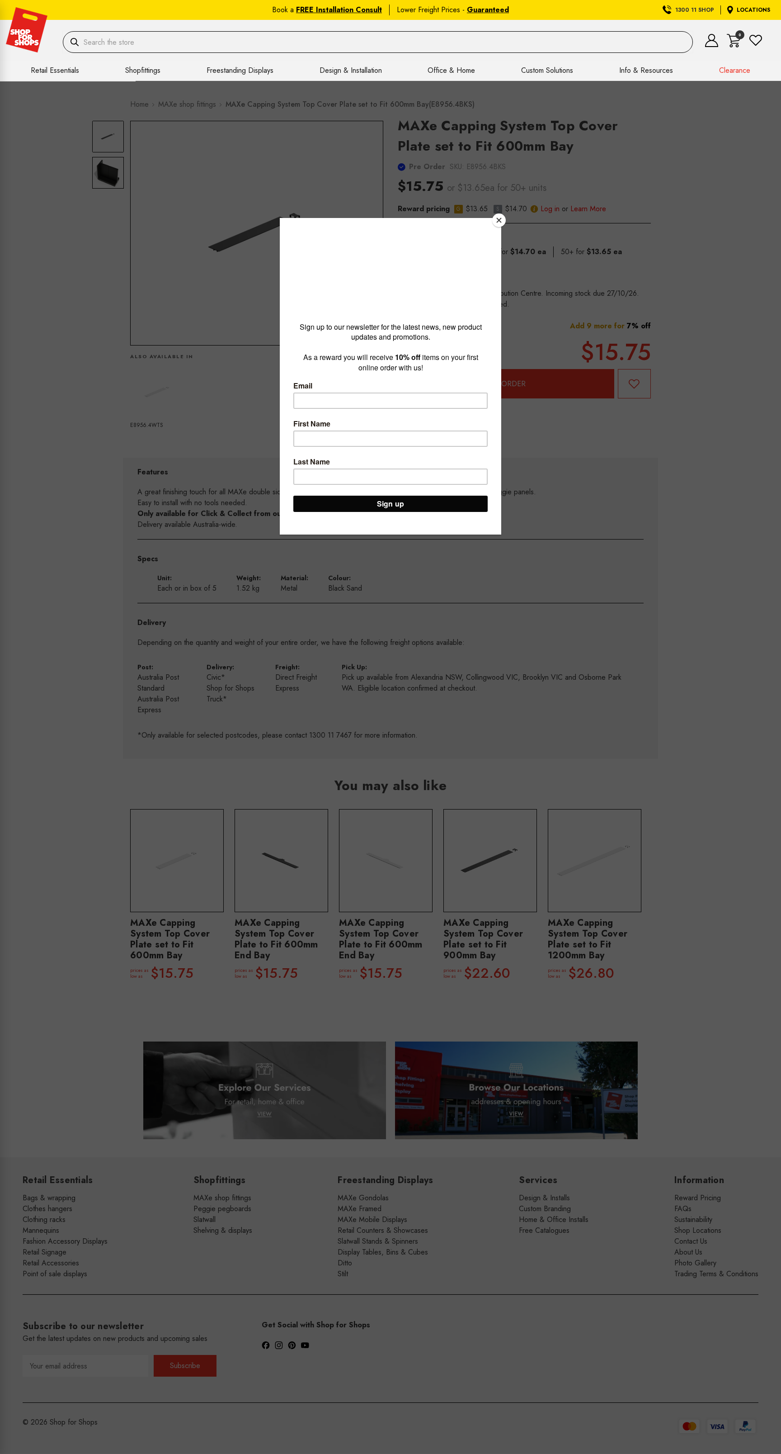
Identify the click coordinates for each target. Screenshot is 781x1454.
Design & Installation (351, 70)
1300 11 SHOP (694, 10)
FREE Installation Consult (339, 10)
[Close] (499, 220)
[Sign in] (711, 44)
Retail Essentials (55, 70)
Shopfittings (142, 70)
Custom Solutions (547, 70)
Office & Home (451, 70)
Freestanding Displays (240, 70)
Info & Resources (646, 70)
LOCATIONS (753, 10)
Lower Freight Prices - (453, 10)
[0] (734, 45)
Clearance (734, 70)
